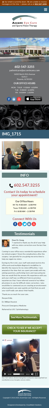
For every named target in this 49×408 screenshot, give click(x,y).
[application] (21, 358)
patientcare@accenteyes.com (24, 70)
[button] (21, 358)
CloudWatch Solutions (33, 405)
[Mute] (32, 374)
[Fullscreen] (36, 374)
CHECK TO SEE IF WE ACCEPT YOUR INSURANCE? (24, 329)
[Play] (5, 374)
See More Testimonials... (24, 317)
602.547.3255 (26, 185)
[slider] (18, 374)
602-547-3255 (24, 67)
